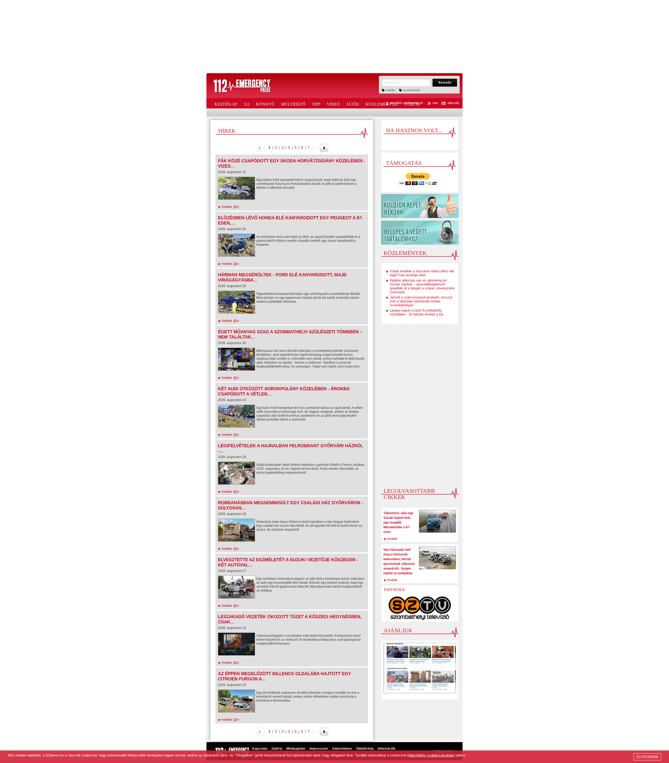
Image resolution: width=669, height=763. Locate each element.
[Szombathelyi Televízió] (420, 608)
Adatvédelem (342, 748)
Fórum (411, 103)
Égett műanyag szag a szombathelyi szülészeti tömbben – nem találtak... (290, 334)
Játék (352, 103)
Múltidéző (293, 103)
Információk (386, 748)
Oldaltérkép (411, 90)
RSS (435, 103)
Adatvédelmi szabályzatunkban (430, 755)
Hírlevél (454, 103)
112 (247, 103)
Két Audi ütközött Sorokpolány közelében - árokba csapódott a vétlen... (283, 391)
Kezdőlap (226, 103)
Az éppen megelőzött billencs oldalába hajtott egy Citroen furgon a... (284, 676)
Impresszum (318, 748)
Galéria (277, 748)
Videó (333, 103)
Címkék (390, 90)
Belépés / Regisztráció (406, 103)
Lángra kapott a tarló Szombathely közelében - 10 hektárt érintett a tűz (417, 312)
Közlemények (382, 103)
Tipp (316, 103)
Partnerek (394, 590)
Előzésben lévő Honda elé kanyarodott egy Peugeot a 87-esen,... (290, 220)
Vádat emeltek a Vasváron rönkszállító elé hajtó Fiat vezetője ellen (422, 273)
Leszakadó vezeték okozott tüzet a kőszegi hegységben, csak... (290, 619)
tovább (226, 207)
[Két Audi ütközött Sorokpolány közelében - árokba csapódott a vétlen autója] (236, 417)
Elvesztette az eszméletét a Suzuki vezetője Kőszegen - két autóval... (288, 562)
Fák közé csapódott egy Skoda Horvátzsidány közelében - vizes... (291, 163)
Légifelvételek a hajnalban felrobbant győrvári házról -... (290, 448)
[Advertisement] (334, 36)
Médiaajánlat (295, 748)
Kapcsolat (259, 748)
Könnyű (265, 103)
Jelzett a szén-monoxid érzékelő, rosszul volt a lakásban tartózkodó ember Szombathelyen (421, 301)
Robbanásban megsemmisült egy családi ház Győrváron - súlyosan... (290, 505)
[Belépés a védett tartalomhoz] (420, 233)
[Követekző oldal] (324, 148)
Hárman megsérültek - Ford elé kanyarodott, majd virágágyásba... (282, 277)
